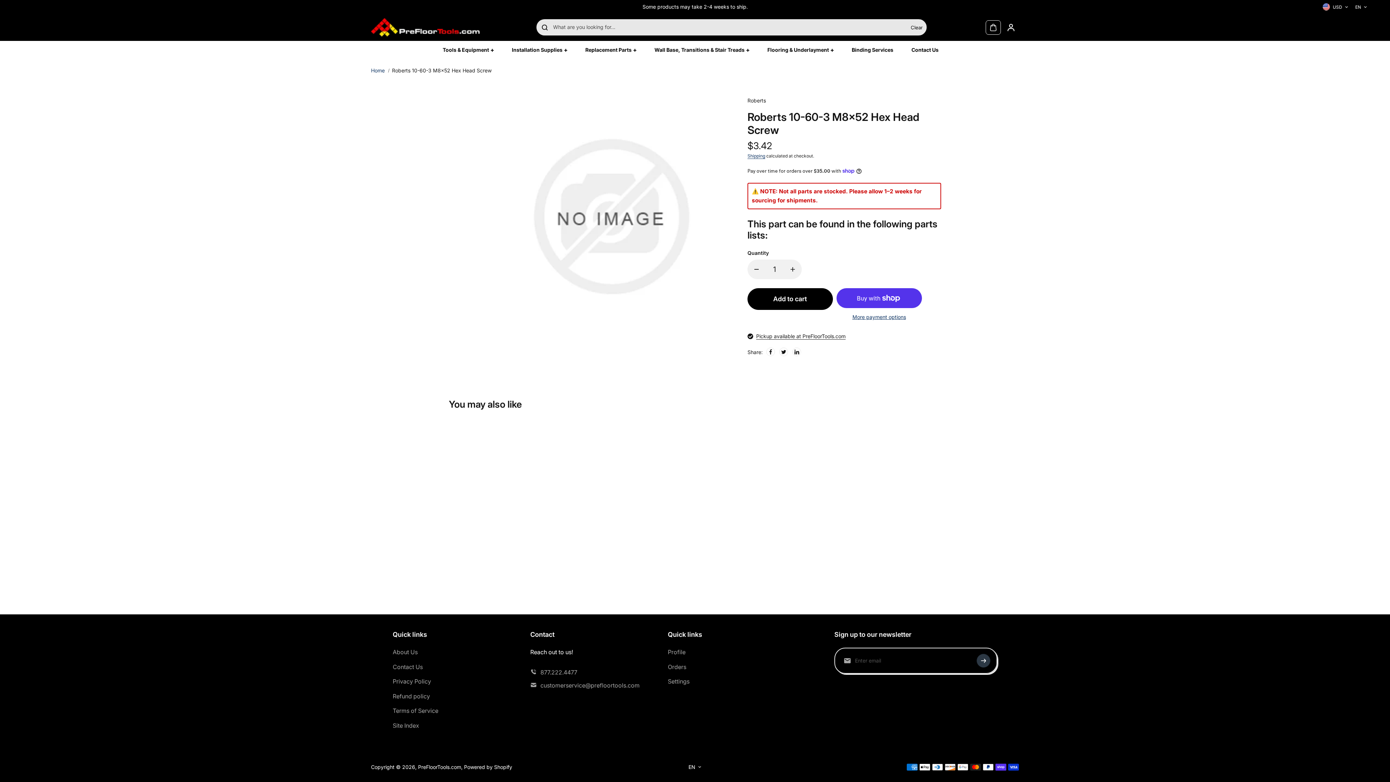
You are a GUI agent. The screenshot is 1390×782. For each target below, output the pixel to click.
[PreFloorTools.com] (425, 27)
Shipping (756, 156)
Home (378, 70)
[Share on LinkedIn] (796, 352)
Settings (679, 681)
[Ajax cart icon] (993, 27)
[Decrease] (756, 269)
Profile (677, 652)
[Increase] (793, 269)
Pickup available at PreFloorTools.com (801, 336)
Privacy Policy (412, 681)
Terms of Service (415, 710)
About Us (405, 652)
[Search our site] (544, 27)
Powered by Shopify (488, 767)
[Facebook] (770, 352)
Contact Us (408, 666)
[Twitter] (783, 352)
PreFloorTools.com (439, 767)
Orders (677, 666)
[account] (1011, 27)
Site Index (406, 725)
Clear (917, 27)
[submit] (983, 661)
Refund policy (411, 696)
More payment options (879, 317)
